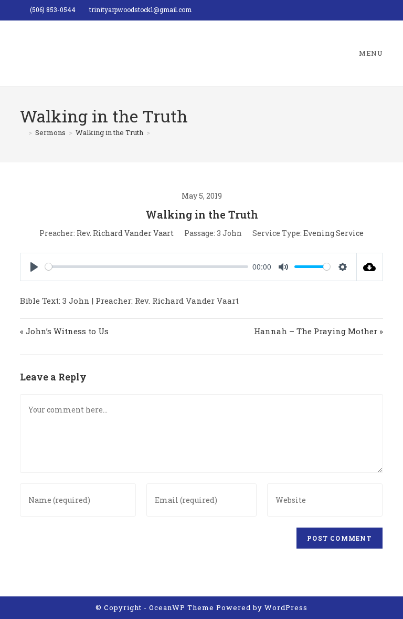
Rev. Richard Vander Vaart (125, 233)
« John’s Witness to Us (64, 331)
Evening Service (333, 233)
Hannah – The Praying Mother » (318, 331)
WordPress (285, 607)
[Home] (22, 132)
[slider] (146, 267)
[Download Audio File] (370, 267)
